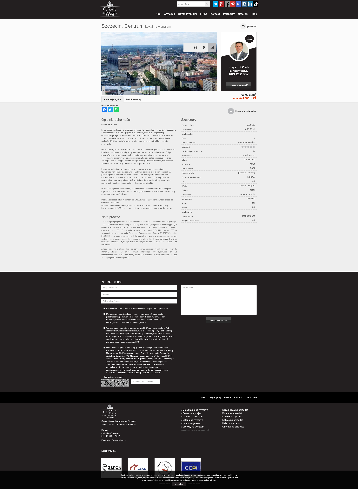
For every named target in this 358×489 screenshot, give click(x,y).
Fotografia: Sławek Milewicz (113, 440)
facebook (227, 4)
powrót (252, 26)
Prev (103, 90)
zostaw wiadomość (239, 85)
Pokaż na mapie (204, 47)
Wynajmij (169, 14)
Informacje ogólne (112, 99)
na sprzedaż (235, 410)
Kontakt (215, 14)
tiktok (255, 4)
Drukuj (196, 47)
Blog (254, 14)
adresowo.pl (203, 430)
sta (244, 4)
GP (238, 4)
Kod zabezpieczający (113, 377)
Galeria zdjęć (212, 47)
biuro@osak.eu (113, 433)
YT (221, 4)
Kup (158, 14)
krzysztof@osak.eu (238, 71)
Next (158, 90)
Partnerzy (229, 14)
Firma (203, 14)
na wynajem (195, 410)
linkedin (250, 4)
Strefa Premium (187, 14)
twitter (215, 4)
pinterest (232, 4)
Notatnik (243, 14)
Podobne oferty (133, 99)
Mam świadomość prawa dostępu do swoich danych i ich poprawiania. (137, 308)
